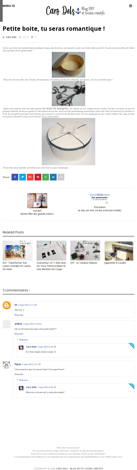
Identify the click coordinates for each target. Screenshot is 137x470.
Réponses (23, 339)
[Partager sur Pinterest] (61, 177)
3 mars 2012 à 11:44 (27, 305)
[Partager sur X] (22, 177)
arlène (18, 323)
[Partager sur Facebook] (15, 177)
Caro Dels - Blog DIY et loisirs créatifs (79, 468)
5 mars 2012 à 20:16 (47, 387)
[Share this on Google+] (30, 177)
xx (16, 304)
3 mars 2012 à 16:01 (32, 324)
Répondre (19, 315)
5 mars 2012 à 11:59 (31, 364)
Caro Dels (11, 37)
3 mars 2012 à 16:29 (47, 347)
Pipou (18, 364)
